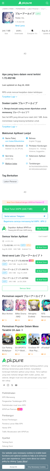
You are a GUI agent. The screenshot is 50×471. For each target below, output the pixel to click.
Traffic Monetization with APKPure (15, 431)
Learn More (22, 461)
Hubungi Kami (7, 446)
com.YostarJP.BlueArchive (14, 141)
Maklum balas (11, 163)
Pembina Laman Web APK (12, 423)
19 (30, 159)
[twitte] (12, 385)
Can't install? (43, 236)
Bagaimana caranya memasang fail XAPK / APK (24, 221)
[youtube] (16, 385)
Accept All (13, 467)
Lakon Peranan (33, 8)
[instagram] (8, 385)
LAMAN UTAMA (8, 8)
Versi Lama (20, 25)
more (39, 141)
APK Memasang (8, 397)
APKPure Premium (9, 409)
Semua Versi (25, 288)
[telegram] (3, 385)
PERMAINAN (20, 8)
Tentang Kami (7, 442)
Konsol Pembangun (9, 419)
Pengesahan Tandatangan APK (14, 401)
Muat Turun (42, 228)
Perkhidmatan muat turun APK (14, 405)
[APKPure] (25, 3)
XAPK (38, 13)
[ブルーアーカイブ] (8, 17)
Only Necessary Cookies (37, 467)
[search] (47, 3)
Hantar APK (6, 427)
